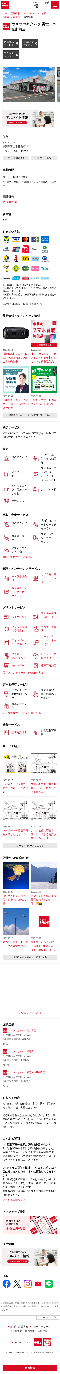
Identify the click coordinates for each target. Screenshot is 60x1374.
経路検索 (30, 1367)
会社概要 (17, 1330)
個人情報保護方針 (18, 1326)
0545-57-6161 (10, 202)
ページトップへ (49, 1317)
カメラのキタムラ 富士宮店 (22, 1030)
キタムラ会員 (46, 2)
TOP (5, 13)
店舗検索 (36, 2)
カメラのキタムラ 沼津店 (21, 1051)
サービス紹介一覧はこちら (30, 845)
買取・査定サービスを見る (18, 556)
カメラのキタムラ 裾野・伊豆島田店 (26, 1072)
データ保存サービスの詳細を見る (22, 712)
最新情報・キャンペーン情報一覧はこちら (30, 415)
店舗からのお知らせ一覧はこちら (30, 957)
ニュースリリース (41, 1326)
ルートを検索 (44, 158)
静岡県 (6, 17)
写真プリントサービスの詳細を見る (23, 672)
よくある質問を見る (14, 1200)
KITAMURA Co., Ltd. (24, 1352)
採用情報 (30, 1330)
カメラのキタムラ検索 (35, 13)
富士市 (16, 17)
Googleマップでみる (30, 1012)
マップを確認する (16, 158)
